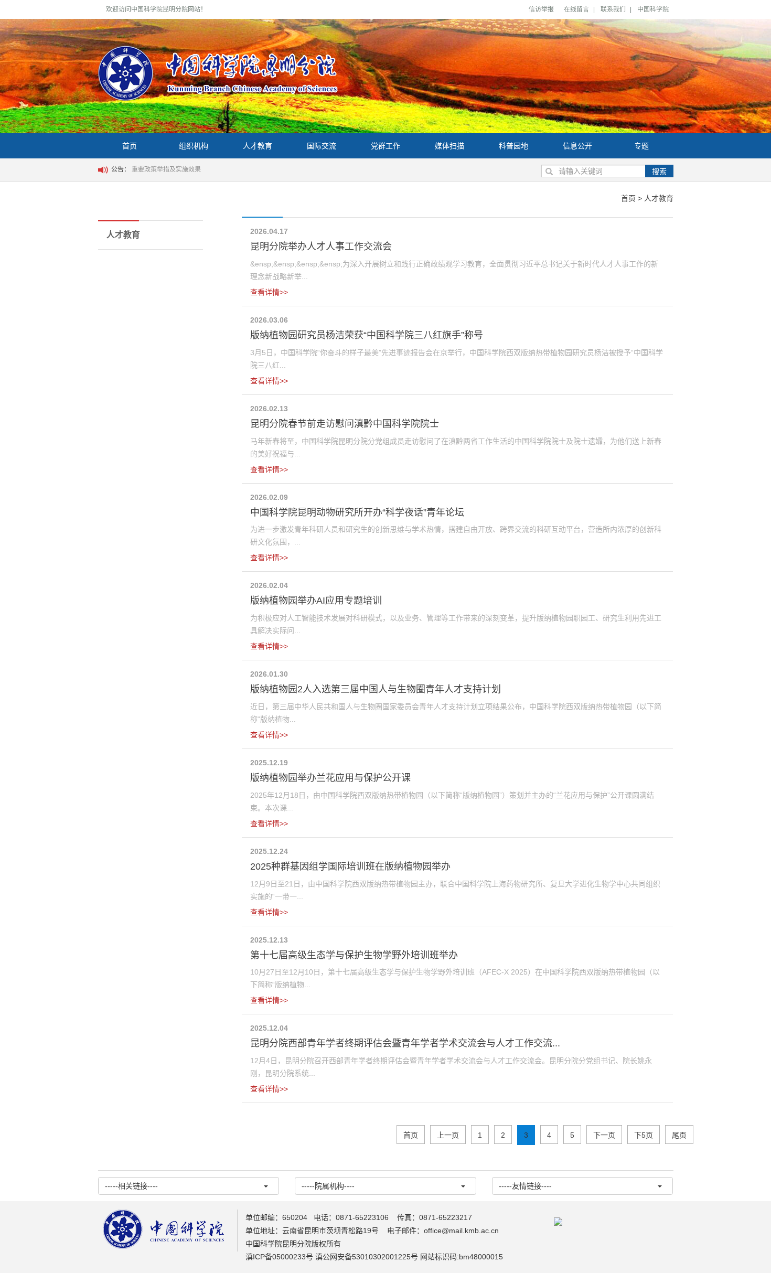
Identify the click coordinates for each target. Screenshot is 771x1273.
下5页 (643, 1135)
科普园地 (513, 146)
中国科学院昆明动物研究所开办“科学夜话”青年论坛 (357, 512)
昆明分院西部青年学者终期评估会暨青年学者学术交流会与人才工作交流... (405, 1043)
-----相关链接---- (131, 1186)
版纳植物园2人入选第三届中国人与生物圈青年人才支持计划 (375, 689)
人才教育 (257, 146)
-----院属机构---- (328, 1186)
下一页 (604, 1135)
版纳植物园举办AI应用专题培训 (316, 600)
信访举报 (541, 9)
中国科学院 (653, 9)
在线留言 (576, 9)
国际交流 (321, 146)
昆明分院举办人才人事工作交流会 (321, 246)
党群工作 (385, 146)
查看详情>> (269, 292)
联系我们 (613, 9)
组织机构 (193, 146)
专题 (641, 146)
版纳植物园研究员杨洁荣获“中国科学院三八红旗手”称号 (366, 335)
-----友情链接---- (525, 1186)
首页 (129, 146)
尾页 (679, 1135)
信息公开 (577, 146)
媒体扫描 (449, 146)
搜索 (659, 171)
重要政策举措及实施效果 (166, 169)
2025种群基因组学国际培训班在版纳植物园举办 (350, 866)
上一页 (448, 1135)
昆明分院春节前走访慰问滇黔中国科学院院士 (344, 424)
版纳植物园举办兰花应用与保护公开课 (330, 778)
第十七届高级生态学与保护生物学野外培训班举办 (354, 955)
